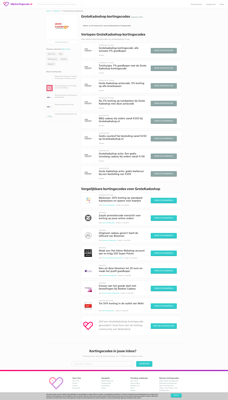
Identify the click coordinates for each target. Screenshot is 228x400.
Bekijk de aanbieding (163, 121)
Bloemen (57, 11)
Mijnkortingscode (107, 381)
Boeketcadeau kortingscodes (110, 293)
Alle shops (65, 49)
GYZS (132, 388)
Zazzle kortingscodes (108, 223)
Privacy (74, 383)
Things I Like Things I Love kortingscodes (168, 389)
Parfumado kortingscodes (168, 383)
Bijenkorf (51, 64)
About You (51, 54)
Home (48, 11)
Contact (75, 385)
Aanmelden (144, 363)
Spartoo (63, 59)
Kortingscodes (196, 4)
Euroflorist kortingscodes (109, 275)
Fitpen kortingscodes (166, 385)
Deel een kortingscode (163, 326)
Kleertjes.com (135, 385)
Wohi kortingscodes (108, 311)
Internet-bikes (135, 383)
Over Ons (75, 381)
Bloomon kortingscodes (109, 240)
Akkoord (176, 395)
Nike (60, 54)
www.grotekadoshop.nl (62, 42)
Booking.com (52, 59)
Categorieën (211, 4)
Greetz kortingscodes (108, 205)
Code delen (76, 388)
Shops (221, 4)
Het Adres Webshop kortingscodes (112, 258)
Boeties (132, 390)
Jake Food (133, 381)
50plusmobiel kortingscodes (168, 381)
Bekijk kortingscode (163, 50)
